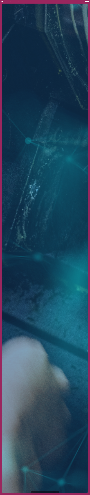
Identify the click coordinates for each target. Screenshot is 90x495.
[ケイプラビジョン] (5, 1)
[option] (45, 247)
